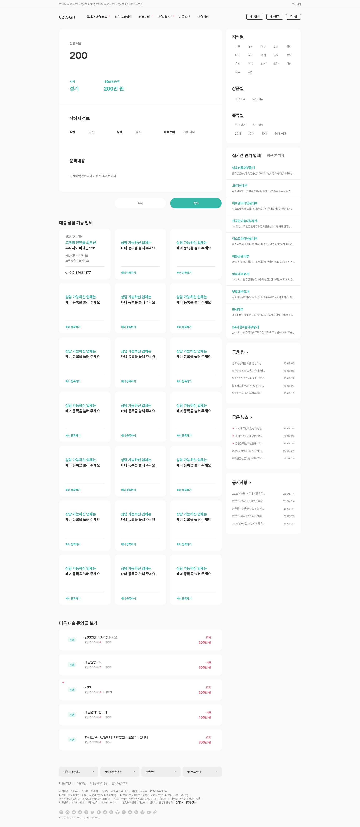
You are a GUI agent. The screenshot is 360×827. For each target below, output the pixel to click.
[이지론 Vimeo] (142, 812)
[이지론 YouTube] (149, 812)
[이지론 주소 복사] (155, 812)
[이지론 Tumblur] (99, 812)
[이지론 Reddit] (80, 812)
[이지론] (67, 17)
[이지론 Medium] (74, 812)
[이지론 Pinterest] (86, 812)
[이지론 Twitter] (92, 812)
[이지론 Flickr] (130, 812)
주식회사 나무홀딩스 (185, 802)
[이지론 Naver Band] (111, 812)
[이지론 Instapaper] (124, 812)
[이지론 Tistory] (117, 812)
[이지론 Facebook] (105, 812)
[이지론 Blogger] (61, 812)
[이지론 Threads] (136, 812)
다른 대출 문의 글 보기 (78, 623)
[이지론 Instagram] (67, 812)
